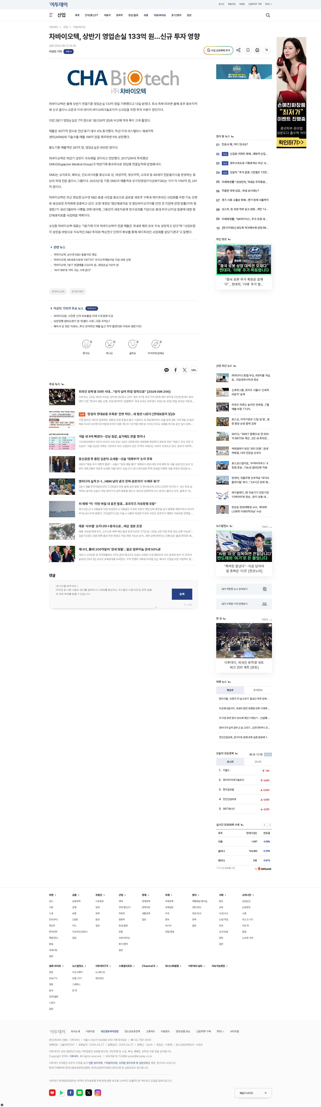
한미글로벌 (228, 789)
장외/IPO (53, 919)
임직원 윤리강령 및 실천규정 (133, 1062)
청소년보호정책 (132, 1031)
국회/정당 (196, 907)
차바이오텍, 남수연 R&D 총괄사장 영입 (75, 254)
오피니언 (246, 894)
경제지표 (146, 907)
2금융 (75, 919)
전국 (221, 925)
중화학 (119, 15)
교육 (221, 907)
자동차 (107, 15)
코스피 (230, 761)
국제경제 (169, 901)
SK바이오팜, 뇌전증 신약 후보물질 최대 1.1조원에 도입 (83, 316)
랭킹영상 (99, 978)
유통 (146, 15)
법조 (221, 901)
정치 (194, 894)
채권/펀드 (53, 937)
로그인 (221, 4)
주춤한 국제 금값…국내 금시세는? (240, 190)
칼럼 (244, 931)
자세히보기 (91, 308)
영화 (51, 984)
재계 (77, 15)
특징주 (230, 690)
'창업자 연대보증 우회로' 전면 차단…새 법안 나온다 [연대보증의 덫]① (127, 414)
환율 (51, 944)
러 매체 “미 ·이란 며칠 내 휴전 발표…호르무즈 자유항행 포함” (117, 504)
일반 (189, 15)
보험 (74, 913)
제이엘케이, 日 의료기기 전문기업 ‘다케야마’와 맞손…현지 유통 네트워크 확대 (250, 497)
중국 (167, 919)
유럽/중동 (169, 931)
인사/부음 (223, 931)
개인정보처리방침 (110, 1031)
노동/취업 (223, 919)
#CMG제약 (78, 291)
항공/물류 (133, 15)
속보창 (242, 4)
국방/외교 (196, 913)
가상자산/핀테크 (79, 931)
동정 (221, 937)
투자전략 (258, 690)
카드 (74, 925)
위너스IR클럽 (172, 965)
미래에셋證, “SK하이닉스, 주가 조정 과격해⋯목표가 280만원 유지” (259, 219)
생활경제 (146, 913)
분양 (97, 919)
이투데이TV (101, 965)
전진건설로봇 (229, 799)
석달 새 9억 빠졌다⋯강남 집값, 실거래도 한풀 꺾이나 (112, 436)
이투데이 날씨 (195, 965)
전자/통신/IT (91, 15)
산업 (61, 15)
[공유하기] (239, 50)
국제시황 (53, 950)
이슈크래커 (77, 972)
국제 (167, 894)
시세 (51, 913)
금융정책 (76, 901)
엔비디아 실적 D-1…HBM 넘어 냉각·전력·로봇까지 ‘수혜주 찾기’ (119, 481)
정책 (97, 913)
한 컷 (74, 990)
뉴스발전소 (77, 965)
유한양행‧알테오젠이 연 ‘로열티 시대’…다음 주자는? (82, 321)
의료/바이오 (160, 15)
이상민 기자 (55, 51)
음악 (51, 990)
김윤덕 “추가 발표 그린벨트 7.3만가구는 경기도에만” (255, 172)
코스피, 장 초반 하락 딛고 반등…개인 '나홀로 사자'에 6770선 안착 (258, 209)
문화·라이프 (55, 965)
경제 (144, 894)
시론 (244, 913)
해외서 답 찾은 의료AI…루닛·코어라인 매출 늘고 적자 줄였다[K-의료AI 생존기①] (98, 326)
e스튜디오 (100, 972)
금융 (74, 894)
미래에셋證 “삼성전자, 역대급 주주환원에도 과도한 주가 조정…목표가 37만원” (265, 182)
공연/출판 (53, 996)
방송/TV (53, 978)
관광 (51, 972)
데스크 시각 (247, 919)
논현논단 (246, 901)
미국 (167, 913)
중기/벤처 (176, 15)
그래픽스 (76, 984)
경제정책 (146, 901)
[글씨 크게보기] (267, 50)
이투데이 (53, 27)
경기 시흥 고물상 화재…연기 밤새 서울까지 (245, 200)
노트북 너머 (247, 937)
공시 (51, 901)
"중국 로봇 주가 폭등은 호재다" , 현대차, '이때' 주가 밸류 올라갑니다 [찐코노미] (244, 284)
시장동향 (99, 901)
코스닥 (258, 761)
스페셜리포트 (125, 965)
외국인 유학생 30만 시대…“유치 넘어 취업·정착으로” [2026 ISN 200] (125, 391)
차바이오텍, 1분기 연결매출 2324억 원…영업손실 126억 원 (86, 265)
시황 (51, 907)
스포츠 (52, 1002)
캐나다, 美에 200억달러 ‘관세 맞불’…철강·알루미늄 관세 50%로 (120, 549)
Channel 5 (148, 965)
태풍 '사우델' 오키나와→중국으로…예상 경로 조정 (110, 526)
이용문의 (165, 1031)
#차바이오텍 (58, 291)
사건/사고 (223, 913)
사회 (221, 894)
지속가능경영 (218, 965)
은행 (74, 907)
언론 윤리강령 (95, 1062)
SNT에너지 (229, 808)
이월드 (226, 770)
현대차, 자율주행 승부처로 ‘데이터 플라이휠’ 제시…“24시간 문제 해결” (250, 482)
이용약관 (90, 1031)
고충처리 (150, 1031)
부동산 (98, 894)
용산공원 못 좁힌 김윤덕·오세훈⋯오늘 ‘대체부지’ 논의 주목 (115, 459)
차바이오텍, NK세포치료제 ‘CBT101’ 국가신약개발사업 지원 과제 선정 (92, 260)
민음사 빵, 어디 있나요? (235, 144)
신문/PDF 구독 (255, 4)
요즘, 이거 (77, 978)
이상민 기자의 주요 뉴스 (69, 308)
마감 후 (245, 925)
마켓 (51, 894)
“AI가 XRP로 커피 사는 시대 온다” (72, 270)
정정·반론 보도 (183, 1031)
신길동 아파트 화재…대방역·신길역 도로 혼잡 (251, 153)
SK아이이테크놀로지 (233, 779)
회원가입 (231, 4)
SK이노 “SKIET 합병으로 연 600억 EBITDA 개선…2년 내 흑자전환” (250, 438)
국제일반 (169, 907)
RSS (267, 4)
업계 (97, 907)
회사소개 (75, 1031)
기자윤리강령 (110, 1062)
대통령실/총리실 (199, 901)
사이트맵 (234, 1031)
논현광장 (246, 907)
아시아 (168, 925)
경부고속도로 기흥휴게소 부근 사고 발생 (248, 163)
